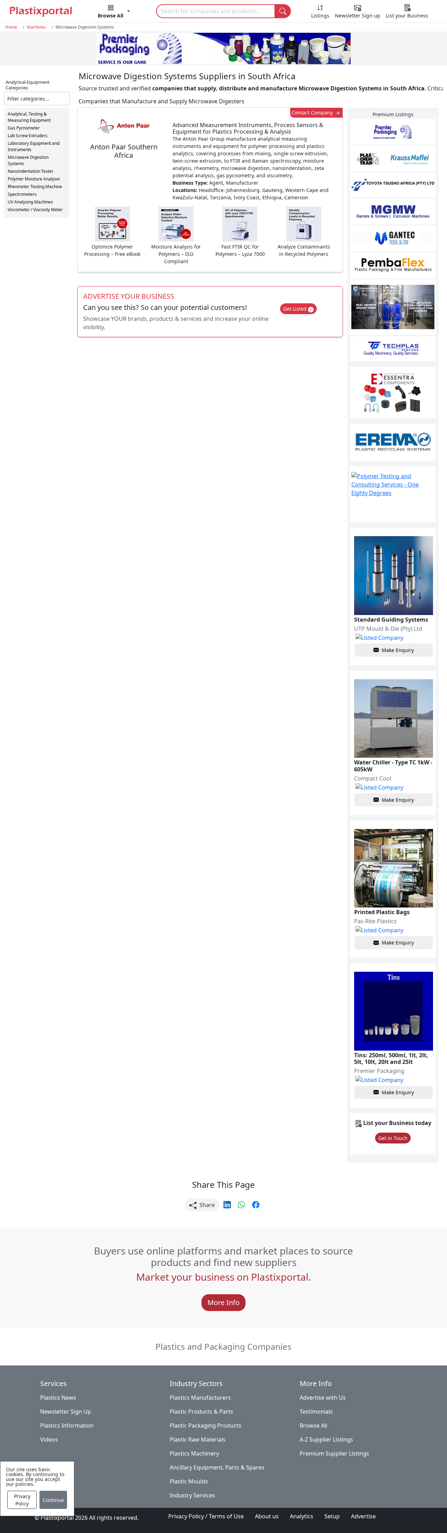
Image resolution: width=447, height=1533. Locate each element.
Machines (36, 27)
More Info (223, 1302)
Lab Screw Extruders (27, 136)
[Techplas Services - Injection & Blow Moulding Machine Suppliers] (392, 349)
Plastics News (58, 1397)
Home (11, 27)
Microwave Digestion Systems (28, 160)
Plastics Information (67, 1425)
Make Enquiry (398, 650)
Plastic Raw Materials (198, 1439)
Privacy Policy (22, 1500)
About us (267, 1516)
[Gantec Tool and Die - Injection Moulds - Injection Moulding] (392, 238)
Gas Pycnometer (24, 128)
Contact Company (313, 112)
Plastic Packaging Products (205, 1425)
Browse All (313, 1425)
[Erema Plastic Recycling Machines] (392, 442)
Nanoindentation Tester (30, 171)
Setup (332, 1516)
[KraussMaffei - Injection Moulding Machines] (392, 158)
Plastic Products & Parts (201, 1411)
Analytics (301, 1516)
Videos (49, 1439)
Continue (53, 1500)
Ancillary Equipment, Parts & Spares (217, 1467)
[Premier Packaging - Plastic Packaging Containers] (392, 132)
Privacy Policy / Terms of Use (206, 1516)
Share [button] (206, 1205)
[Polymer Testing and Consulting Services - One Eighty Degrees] (392, 494)
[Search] (283, 11)
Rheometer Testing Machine (35, 187)
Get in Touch (393, 1138)
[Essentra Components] (392, 392)
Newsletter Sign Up (65, 1411)
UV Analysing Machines (30, 202)
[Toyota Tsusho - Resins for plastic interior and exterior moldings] (392, 185)
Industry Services (192, 1495)
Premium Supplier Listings (334, 1453)
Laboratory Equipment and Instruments (33, 146)
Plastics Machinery (194, 1453)
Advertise (363, 1516)
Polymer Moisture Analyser (34, 179)
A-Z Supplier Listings (326, 1439)
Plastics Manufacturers (200, 1397)
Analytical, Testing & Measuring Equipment (29, 117)
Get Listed (295, 308)
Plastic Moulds (189, 1481)
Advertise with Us (323, 1397)
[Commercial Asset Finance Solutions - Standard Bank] (392, 307)
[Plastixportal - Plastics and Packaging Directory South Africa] (40, 11)
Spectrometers (22, 194)
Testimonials (316, 1411)
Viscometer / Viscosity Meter (35, 210)
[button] (113, 12)
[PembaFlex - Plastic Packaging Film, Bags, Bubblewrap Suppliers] (392, 265)
